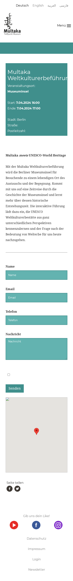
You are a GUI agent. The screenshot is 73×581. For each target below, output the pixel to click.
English (38, 5)
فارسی (64, 5)
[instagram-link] (58, 525)
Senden (15, 388)
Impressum (36, 549)
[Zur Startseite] (12, 24)
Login (36, 559)
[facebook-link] (36, 525)
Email (10, 289)
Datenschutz (36, 538)
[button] (36, 431)
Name (10, 266)
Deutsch (22, 5)
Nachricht (13, 334)
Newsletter (36, 569)
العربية (52, 5)
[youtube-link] (14, 525)
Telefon (11, 311)
